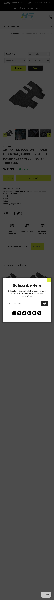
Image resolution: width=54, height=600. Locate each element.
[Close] (49, 280)
